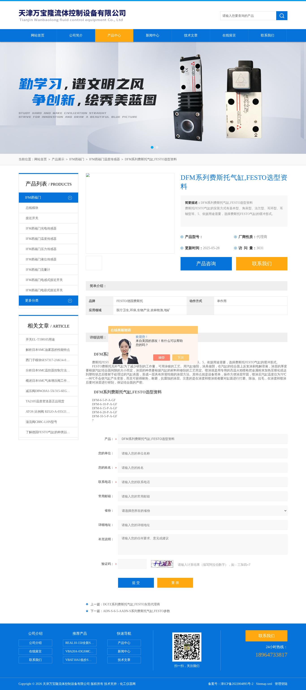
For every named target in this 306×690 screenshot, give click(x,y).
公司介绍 (35, 643)
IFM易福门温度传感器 (104, 159)
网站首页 (37, 35)
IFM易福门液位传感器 (41, 259)
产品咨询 (206, 263)
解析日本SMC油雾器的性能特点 (48, 349)
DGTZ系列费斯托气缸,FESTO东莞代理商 (131, 604)
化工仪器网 (128, 684)
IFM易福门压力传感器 (41, 249)
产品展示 (58, 159)
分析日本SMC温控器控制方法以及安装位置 (52, 370)
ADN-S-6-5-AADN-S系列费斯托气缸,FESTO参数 (136, 611)
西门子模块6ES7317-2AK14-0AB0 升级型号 (52, 360)
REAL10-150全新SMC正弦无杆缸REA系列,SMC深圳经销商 (81, 643)
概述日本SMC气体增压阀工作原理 (49, 380)
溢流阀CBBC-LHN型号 (41, 422)
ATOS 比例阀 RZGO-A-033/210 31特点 (52, 411)
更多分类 (32, 300)
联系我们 (267, 35)
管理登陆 (281, 684)
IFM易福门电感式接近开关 (44, 280)
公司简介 (76, 35)
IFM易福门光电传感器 (41, 228)
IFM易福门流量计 (38, 269)
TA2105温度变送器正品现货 (45, 401)
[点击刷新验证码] (162, 564)
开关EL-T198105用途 (40, 339)
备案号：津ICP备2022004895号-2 (230, 684)
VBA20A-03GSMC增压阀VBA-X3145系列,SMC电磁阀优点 (81, 651)
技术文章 (191, 35)
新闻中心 (152, 35)
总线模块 (32, 208)
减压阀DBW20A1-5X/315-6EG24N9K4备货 (52, 391)
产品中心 (114, 35)
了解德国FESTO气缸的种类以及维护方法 (52, 432)
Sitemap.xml (264, 684)
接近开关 (32, 218)
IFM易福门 (76, 159)
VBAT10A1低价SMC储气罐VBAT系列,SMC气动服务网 (81, 660)
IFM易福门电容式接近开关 (44, 290)
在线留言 (229, 35)
